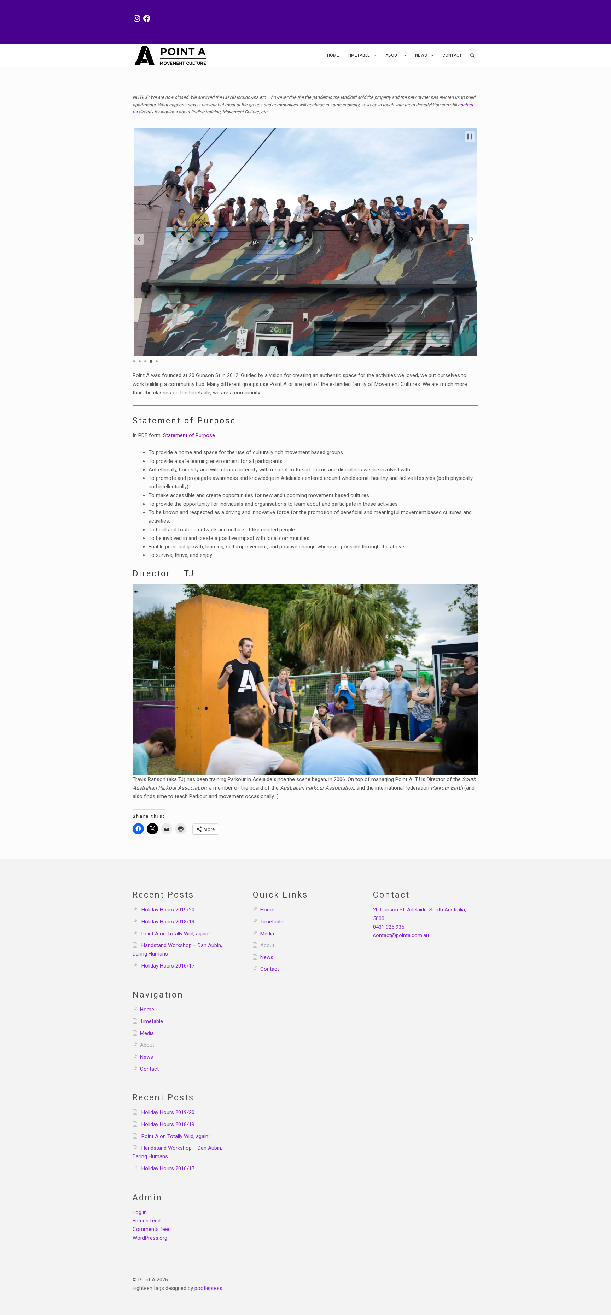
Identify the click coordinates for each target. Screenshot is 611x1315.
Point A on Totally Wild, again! (175, 933)
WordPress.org (150, 1238)
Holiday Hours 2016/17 (167, 966)
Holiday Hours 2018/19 (167, 921)
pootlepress (208, 1288)
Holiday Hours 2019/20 (167, 909)
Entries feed (147, 1221)
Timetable (359, 55)
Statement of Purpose (189, 435)
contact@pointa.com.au (401, 935)
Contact (452, 55)
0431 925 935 (388, 927)
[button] (139, 239)
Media (147, 1033)
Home (333, 55)
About (392, 55)
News (421, 55)
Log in (140, 1212)
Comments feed (152, 1229)
